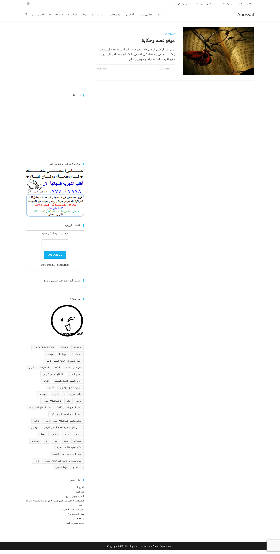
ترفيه (36, 420)
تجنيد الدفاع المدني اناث (40, 407)
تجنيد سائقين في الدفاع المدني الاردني (63, 420)
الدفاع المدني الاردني (53, 374)
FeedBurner (62, 264)
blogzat (80, 487)
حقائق (55, 434)
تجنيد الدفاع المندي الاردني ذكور (66, 414)
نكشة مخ (77, 467)
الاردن (31, 367)
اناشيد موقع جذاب (72, 394)
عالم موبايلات (245, 3)
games (64, 347)
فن (46, 440)
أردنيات (49, 354)
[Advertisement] (52, 58)
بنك (68, 400)
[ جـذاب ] (76, 354)
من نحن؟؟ (198, 3)
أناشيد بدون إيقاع (75, 496)
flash (77, 347)
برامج (78, 400)
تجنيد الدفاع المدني (52, 400)
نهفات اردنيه (61, 467)
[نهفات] (62, 354)
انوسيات (42, 394)
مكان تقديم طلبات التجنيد (69, 447)
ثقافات (78, 434)
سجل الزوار (177, 3)
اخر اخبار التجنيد (73, 367)
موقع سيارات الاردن (74, 523)
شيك (65, 440)
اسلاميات (44, 367)
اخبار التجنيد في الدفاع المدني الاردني (63, 360)
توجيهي (34, 427)
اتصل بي (186, 3)
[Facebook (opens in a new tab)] (28, 4)
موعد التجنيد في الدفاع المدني (66, 454)
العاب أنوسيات (229, 3)
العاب (46, 380)
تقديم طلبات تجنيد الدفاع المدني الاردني (62, 427)
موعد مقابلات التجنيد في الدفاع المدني (63, 460)
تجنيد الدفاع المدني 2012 (69, 407)
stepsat (80, 491)
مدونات (35, 440)
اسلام (57, 367)
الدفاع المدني (75, 374)
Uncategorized (44, 347)
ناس (37, 460)
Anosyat (245, 14)
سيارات (77, 440)
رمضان (42, 434)
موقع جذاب (170, 33)
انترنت (55, 394)
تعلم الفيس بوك (75, 514)
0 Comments (167, 68)
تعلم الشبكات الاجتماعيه (71, 509)
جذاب (66, 434)
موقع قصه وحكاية (158, 40)
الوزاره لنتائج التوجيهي (70, 387)
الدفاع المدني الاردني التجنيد (67, 380)
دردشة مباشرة (212, 3)
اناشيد (51, 387)
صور (55, 440)
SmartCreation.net (163, 546)
